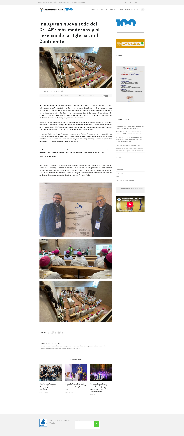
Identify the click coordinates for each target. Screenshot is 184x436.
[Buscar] (96, 424)
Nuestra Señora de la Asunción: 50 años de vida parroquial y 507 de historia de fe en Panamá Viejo (75, 387)
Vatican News (119, 173)
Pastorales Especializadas (128, 9)
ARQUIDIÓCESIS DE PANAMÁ (54, 91)
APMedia (113, 9)
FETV (117, 177)
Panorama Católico (121, 166)
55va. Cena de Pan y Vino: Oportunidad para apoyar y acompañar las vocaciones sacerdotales (48, 387)
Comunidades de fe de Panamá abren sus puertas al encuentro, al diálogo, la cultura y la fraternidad (129, 149)
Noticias (104, 9)
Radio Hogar (119, 169)
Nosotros (95, 9)
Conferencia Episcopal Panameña (125, 180)
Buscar (77, 420)
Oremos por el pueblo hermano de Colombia (128, 145)
